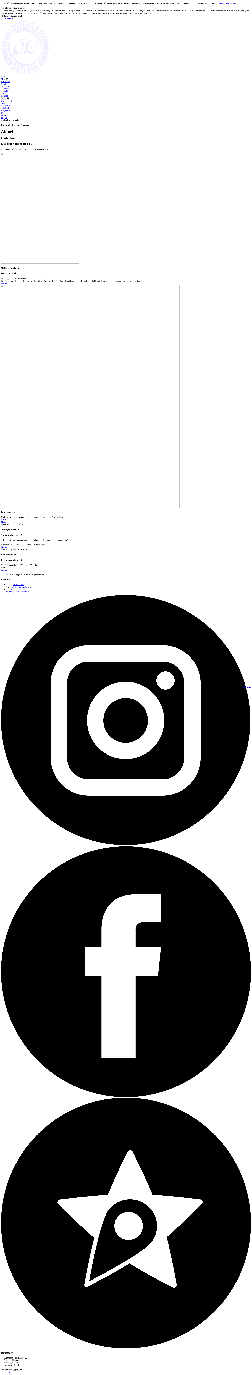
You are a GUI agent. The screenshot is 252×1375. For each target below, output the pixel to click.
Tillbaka (5, 16)
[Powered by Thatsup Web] (11, 1370)
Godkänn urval (16, 16)
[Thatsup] (126, 1348)
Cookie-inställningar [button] (7, 1373)
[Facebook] (126, 1096)
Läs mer (4, 283)
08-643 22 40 (18, 584)
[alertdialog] (126, 9)
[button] (7, 79)
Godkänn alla (19, 8)
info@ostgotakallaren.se (22, 587)
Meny (3, 522)
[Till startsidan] (25, 74)
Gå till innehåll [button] (7, 18)
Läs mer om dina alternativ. (226, 3)
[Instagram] (126, 845)
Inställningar (6, 8)
